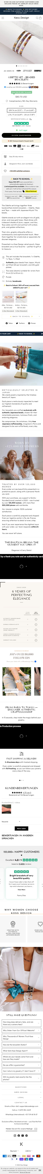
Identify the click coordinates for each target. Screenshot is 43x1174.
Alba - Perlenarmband (8, 305)
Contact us (21, 1102)
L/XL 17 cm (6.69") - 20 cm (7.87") (21, 115)
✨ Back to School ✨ (21, 316)
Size (21, 106)
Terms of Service (25, 1172)
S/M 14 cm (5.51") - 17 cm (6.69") (21, 110)
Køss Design (21, 1092)
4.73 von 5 (27, 792)
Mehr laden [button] (21, 828)
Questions (21, 1087)
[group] (17, 681)
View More (21, 890)
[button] (15, 83)
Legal (21, 1097)
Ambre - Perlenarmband (21, 305)
